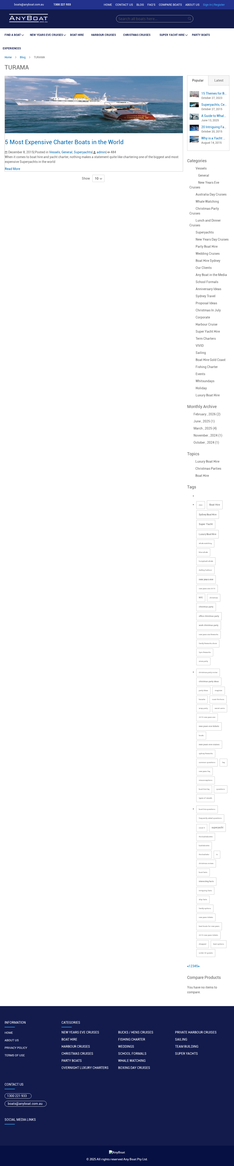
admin (101, 152)
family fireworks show (208, 643)
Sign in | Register (214, 4)
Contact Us (124, 4)
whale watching (205, 543)
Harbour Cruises (75, 1046)
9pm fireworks (205, 652)
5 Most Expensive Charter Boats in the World (64, 142)
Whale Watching (207, 201)
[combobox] (154, 18)
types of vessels (205, 798)
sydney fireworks (206, 754)
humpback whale (206, 561)
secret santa (220, 708)
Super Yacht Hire (208, 331)
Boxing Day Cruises (134, 1068)
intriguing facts (205, 891)
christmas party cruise (208, 672)
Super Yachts (186, 1053)
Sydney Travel (205, 296)
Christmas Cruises (77, 1053)
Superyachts (83, 152)
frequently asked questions (210, 818)
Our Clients (204, 268)
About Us (192, 4)
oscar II (202, 828)
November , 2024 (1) (206, 435)
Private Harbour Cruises (196, 1032)
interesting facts (206, 881)
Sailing (201, 353)
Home (108, 4)
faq (223, 762)
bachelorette (204, 846)
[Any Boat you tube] (34, 1129)
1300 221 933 (17, 1096)
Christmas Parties (208, 468)
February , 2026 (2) (206, 414)
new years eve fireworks (208, 634)
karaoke (202, 699)
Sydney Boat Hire (207, 514)
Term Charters (206, 338)
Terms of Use (15, 1055)
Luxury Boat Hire (208, 395)
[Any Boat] (62, 19)
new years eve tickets (209, 726)
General (66, 152)
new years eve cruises (209, 744)
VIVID (200, 345)
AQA (200, 505)
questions (220, 789)
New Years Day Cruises (212, 239)
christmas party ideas (209, 681)
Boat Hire (202, 475)
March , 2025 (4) (204, 428)
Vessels (54, 152)
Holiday (201, 388)
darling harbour (205, 570)
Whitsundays (205, 381)
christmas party (206, 607)
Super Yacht (206, 524)
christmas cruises (206, 863)
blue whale (203, 552)
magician (218, 690)
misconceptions (205, 780)
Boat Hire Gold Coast (211, 360)
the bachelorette (206, 837)
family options (205, 908)
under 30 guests (206, 953)
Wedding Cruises (208, 253)
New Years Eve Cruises (80, 1032)
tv (217, 854)
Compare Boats (170, 4)
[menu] (117, 41)
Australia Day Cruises (211, 194)
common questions (207, 762)
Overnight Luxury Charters (85, 1068)
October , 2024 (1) (205, 442)
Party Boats (71, 1061)
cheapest (202, 944)
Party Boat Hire (207, 246)
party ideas (203, 690)
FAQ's (151, 4)
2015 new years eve (207, 717)
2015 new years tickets (208, 935)
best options (218, 944)
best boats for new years (209, 926)
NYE (201, 597)
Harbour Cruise (206, 324)
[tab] (197, 80)
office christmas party (209, 616)
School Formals (207, 282)
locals (201, 735)
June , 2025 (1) (203, 421)
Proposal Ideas (206, 303)
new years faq (204, 771)
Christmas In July (208, 310)
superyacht (217, 827)
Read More (13, 169)
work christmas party (208, 625)
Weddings (126, 1046)
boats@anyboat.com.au (25, 1103)
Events (200, 374)
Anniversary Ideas (208, 289)
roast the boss (218, 699)
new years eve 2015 (207, 589)
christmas (214, 598)
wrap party (203, 708)
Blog (140, 4)
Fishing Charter (207, 367)
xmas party (203, 661)
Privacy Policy (16, 1047)
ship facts (203, 899)
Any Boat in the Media (211, 275)
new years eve (206, 579)
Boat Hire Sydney (208, 260)
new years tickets (206, 917)
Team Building (186, 1046)
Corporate (203, 317)
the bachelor (204, 854)
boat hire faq (204, 789)
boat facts (203, 872)
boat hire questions (207, 809)
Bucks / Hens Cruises (135, 1032)
